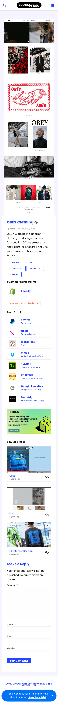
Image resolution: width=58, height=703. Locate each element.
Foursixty (27, 397)
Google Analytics (32, 386)
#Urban (14, 274)
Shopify (26, 291)
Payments (26, 323)
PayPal (25, 319)
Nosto (25, 331)
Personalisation (28, 334)
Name (10, 624)
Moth (12, 513)
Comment (12, 585)
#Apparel (15, 262)
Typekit (26, 364)
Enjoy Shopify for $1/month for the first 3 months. (28, 695)
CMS (23, 345)
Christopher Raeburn (21, 550)
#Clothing (16, 268)
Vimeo (25, 353)
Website (11, 648)
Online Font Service (30, 367)
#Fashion (35, 268)
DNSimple (27, 375)
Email (10, 636)
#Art (31, 262)
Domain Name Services (32, 378)
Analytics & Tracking (31, 389)
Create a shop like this (23, 303)
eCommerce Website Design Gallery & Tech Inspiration (29, 685)
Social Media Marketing (32, 400)
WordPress (28, 342)
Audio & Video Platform (32, 356)
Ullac (12, 475)
